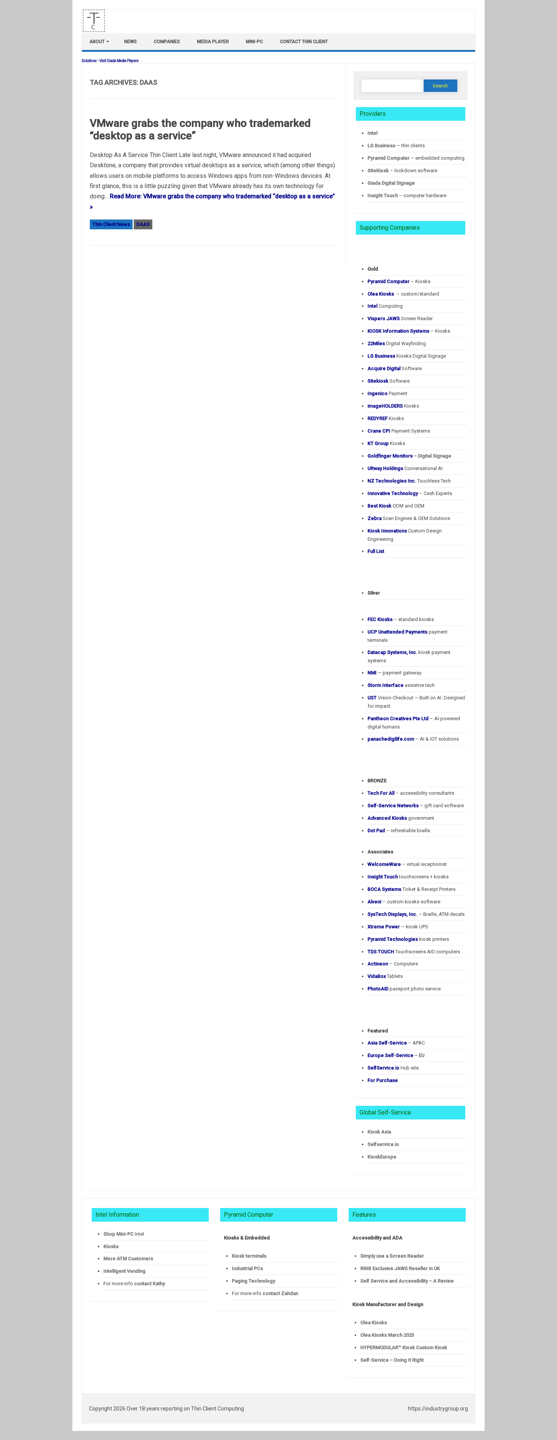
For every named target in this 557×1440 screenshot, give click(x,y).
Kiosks (111, 1246)
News (130, 41)
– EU (396, 1055)
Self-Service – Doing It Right (392, 1360)
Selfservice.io (383, 1144)
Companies (167, 41)
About (97, 41)
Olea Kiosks (373, 1322)
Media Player (213, 41)
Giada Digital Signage (391, 183)
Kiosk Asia (379, 1132)
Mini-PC (254, 41)
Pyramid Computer (389, 158)
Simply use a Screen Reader (392, 1256)
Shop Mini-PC (118, 1234)
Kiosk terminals (249, 1256)
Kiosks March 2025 (387, 1335)
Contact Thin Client (304, 41)
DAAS (143, 224)
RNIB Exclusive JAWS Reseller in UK (400, 1268)
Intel (372, 133)
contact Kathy (149, 1283)
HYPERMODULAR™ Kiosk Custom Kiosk (403, 1347)
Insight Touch (383, 195)
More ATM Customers (128, 1258)
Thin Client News (111, 224)
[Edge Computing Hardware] (98, 30)
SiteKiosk (378, 170)
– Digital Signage (409, 456)
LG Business (381, 145)
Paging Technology (253, 1281)
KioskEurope (382, 1157)
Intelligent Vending (124, 1271)
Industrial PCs (247, 1268)
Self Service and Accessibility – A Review (407, 1281)
